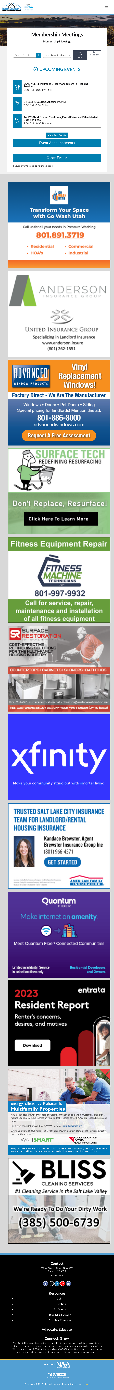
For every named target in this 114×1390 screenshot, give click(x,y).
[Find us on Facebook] (45, 1283)
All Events (60, 1309)
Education (60, 1304)
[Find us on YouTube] (62, 1283)
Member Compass (60, 1320)
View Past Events (57, 135)
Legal (87, 1384)
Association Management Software (57, 1377)
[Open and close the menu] (66, 7)
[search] (38, 55)
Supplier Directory (60, 1314)
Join (59, 1298)
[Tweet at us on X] (51, 1283)
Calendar (94, 55)
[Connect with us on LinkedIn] (57, 1283)
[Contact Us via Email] (68, 1283)
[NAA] (63, 1364)
